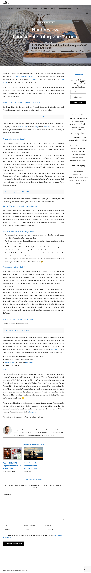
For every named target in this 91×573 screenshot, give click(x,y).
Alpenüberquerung (78, 118)
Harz (83, 133)
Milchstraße (80, 148)
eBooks (33, 79)
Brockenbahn (73, 124)
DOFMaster (29, 362)
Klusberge (73, 143)
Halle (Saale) (75, 134)
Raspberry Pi (81, 157)
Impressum (10, 570)
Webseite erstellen (83, 177)
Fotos (76, 8)
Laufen (83, 143)
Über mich (39, 14)
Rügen (79, 160)
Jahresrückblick (81, 140)
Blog (36, 126)
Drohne (84, 124)
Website (48, 525)
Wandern (73, 177)
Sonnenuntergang (78, 169)
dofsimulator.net (10, 362)
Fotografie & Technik (14, 8)
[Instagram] (84, 570)
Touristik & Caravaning (78, 174)
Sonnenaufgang (78, 166)
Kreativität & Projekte (48, 8)
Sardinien (84, 160)
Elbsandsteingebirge (78, 127)
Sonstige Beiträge (65, 8)
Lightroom (73, 145)
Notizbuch (53, 349)
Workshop (71, 180)
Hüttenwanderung (78, 137)
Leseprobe (32, 412)
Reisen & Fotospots (31, 8)
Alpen (80, 114)
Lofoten (78, 145)
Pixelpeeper (75, 157)
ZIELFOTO (83, 180)
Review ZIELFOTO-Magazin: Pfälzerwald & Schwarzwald (12, 465)
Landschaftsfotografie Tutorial (23, 76)
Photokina (82, 154)
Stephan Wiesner (78, 171)
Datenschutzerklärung (21, 570)
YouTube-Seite (22, 126)
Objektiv (81, 151)
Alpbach (74, 115)
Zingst (78, 183)
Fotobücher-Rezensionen (45, 22)
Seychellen (78, 163)
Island (71, 140)
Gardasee (84, 130)
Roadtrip (73, 160)
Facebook (47, 126)
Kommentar (7, 494)
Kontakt (47, 14)
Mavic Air (73, 148)
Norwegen (74, 151)
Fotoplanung (72, 130)
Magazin (83, 145)
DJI (79, 124)
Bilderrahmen (75, 121)
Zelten (77, 180)
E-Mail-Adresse (29, 525)
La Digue (79, 143)
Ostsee (75, 154)
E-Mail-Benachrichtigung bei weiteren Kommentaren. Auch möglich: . (32, 536)
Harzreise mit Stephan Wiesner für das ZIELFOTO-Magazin (33, 465)
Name (5, 525)
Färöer (79, 130)
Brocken (81, 121)
